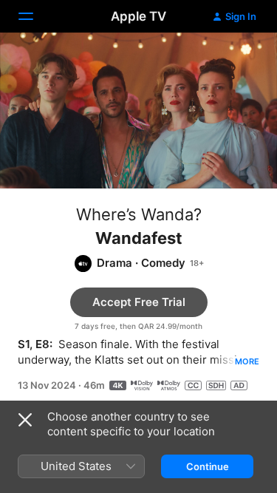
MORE (247, 361)
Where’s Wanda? (139, 214)
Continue (207, 466)
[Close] (25, 419)
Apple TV (138, 16)
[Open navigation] (34, 16)
